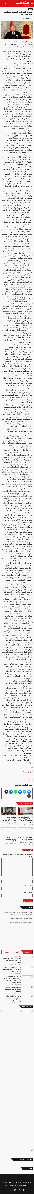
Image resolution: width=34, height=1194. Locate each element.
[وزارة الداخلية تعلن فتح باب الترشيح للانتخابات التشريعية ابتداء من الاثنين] (25, 811)
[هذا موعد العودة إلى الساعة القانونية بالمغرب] (8, 831)
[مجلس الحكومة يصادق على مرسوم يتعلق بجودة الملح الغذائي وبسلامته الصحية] (28, 1152)
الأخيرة (27, 952)
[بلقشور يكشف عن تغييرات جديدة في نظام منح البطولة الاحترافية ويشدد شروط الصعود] (27, 959)
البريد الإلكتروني (28, 885)
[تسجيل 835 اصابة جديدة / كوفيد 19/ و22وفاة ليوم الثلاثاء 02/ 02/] (6, 1013)
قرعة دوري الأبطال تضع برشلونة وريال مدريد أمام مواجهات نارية (13, 998)
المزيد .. (29, 776)
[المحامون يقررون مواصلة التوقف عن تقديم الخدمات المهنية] (8, 811)
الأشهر (17, 952)
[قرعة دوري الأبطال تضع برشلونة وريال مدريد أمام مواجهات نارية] (27, 998)
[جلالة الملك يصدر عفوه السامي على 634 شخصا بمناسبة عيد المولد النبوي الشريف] (25, 831)
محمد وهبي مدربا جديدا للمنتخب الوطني (21, 917)
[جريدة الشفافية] (22, 3)
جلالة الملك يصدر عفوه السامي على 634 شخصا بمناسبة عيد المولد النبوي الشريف (25, 840)
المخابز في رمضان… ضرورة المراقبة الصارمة (20, 921)
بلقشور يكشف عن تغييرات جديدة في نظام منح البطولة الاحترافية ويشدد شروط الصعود (12, 959)
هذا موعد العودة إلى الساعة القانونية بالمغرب (9, 839)
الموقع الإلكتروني (28, 892)
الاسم (31, 878)
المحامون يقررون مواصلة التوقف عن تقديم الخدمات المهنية (9, 819)
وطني (30, 9)
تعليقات (7, 952)
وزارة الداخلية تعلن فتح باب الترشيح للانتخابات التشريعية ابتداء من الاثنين (25, 820)
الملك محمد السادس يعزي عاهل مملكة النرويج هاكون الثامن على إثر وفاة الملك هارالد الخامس (12, 979)
